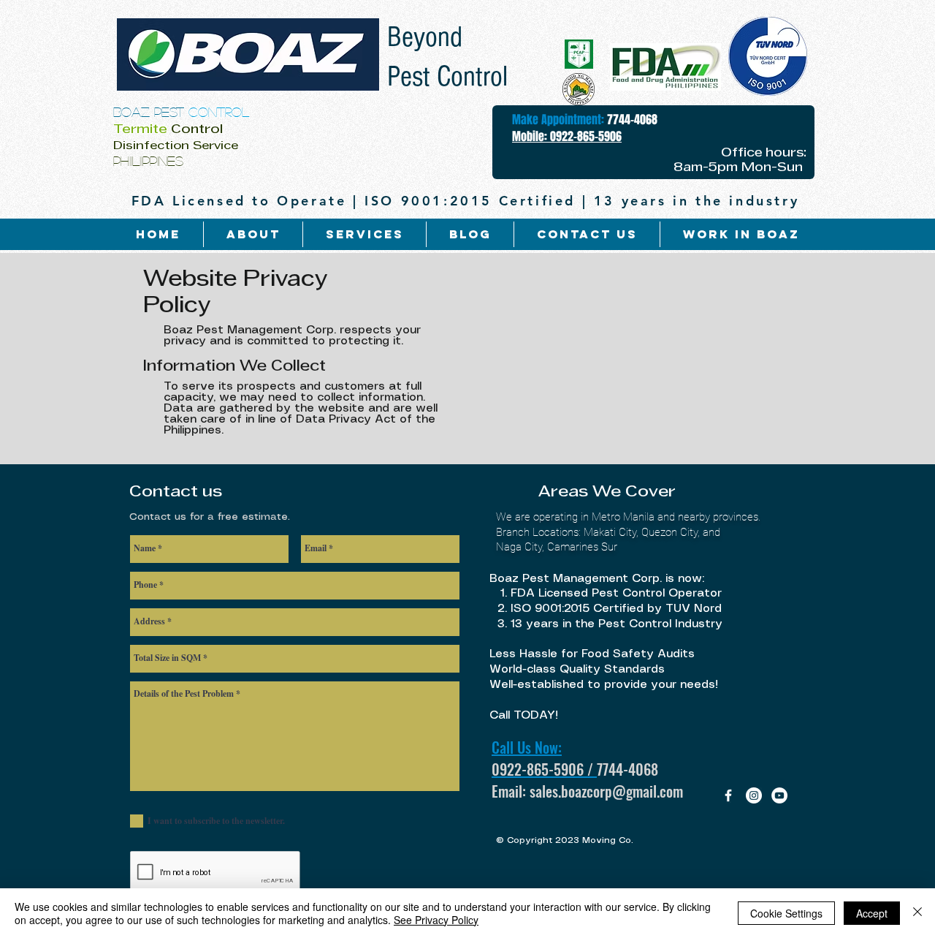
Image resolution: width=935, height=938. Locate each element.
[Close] (917, 913)
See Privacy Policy (436, 919)
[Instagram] (754, 795)
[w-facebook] (728, 795)
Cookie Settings (786, 913)
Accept (872, 913)
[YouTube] (779, 795)
